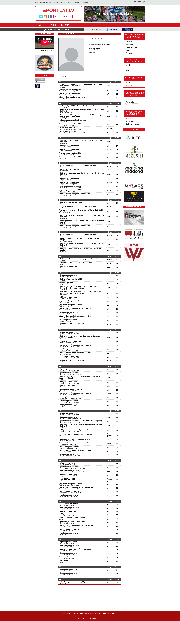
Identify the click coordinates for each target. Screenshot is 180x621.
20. (117, 267)
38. (117, 475)
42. (117, 187)
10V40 (109, 166)
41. (117, 463)
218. (117, 150)
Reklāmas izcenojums (93, 613)
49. (117, 484)
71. (117, 553)
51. (117, 305)
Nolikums (129, 42)
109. (117, 530)
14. (117, 263)
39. (117, 467)
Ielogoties (57, 16)
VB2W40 (110, 128)
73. (117, 546)
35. (117, 297)
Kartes (128, 71)
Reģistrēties (67, 16)
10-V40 (109, 235)
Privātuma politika (75, 613)
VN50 (109, 85)
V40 (108, 111)
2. (117, 222)
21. (117, 211)
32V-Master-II (109, 435)
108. (117, 550)
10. (117, 316)
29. (117, 106)
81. (117, 514)
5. (117, 121)
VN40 (109, 116)
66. (117, 504)
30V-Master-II (109, 479)
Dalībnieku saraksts (132, 47)
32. (117, 250)
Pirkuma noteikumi (110, 613)
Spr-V (109, 150)
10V (108, 283)
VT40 (108, 121)
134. (117, 293)
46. (117, 447)
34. (117, 320)
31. (117, 124)
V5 (108, 106)
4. (117, 166)
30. (117, 309)
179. (117, 183)
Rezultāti (129, 65)
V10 (108, 203)
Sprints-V (109, 182)
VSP (108, 293)
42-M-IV (109, 386)
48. (117, 492)
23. (117, 346)
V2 (108, 561)
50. (117, 301)
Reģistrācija (130, 45)
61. (117, 94)
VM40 (109, 394)
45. (117, 417)
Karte (128, 50)
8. (117, 141)
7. (117, 128)
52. (117, 111)
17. (117, 179)
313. (117, 190)
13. (117, 132)
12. (117, 116)
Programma (130, 53)
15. (117, 90)
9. (117, 98)
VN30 (109, 471)
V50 (108, 90)
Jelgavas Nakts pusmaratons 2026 (60, 29)
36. (117, 390)
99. (117, 542)
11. (117, 174)
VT (108, 94)
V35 (108, 451)
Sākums (41, 25)
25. (117, 349)
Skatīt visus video (46, 50)
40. (117, 239)
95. (117, 582)
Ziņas (53, 25)
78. (117, 333)
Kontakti (65, 25)
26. (117, 414)
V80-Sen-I (108, 518)
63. (117, 526)
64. (117, 203)
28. (117, 157)
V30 (108, 463)
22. (117, 194)
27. (117, 357)
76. (117, 522)
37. (117, 146)
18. (117, 373)
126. (117, 557)
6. (117, 85)
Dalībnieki (129, 105)
